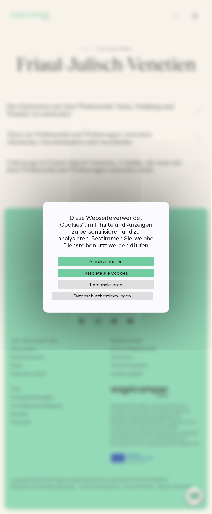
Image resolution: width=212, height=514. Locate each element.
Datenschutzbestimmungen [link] (102, 296)
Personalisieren (106, 284)
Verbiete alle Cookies (106, 273)
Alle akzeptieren (106, 261)
